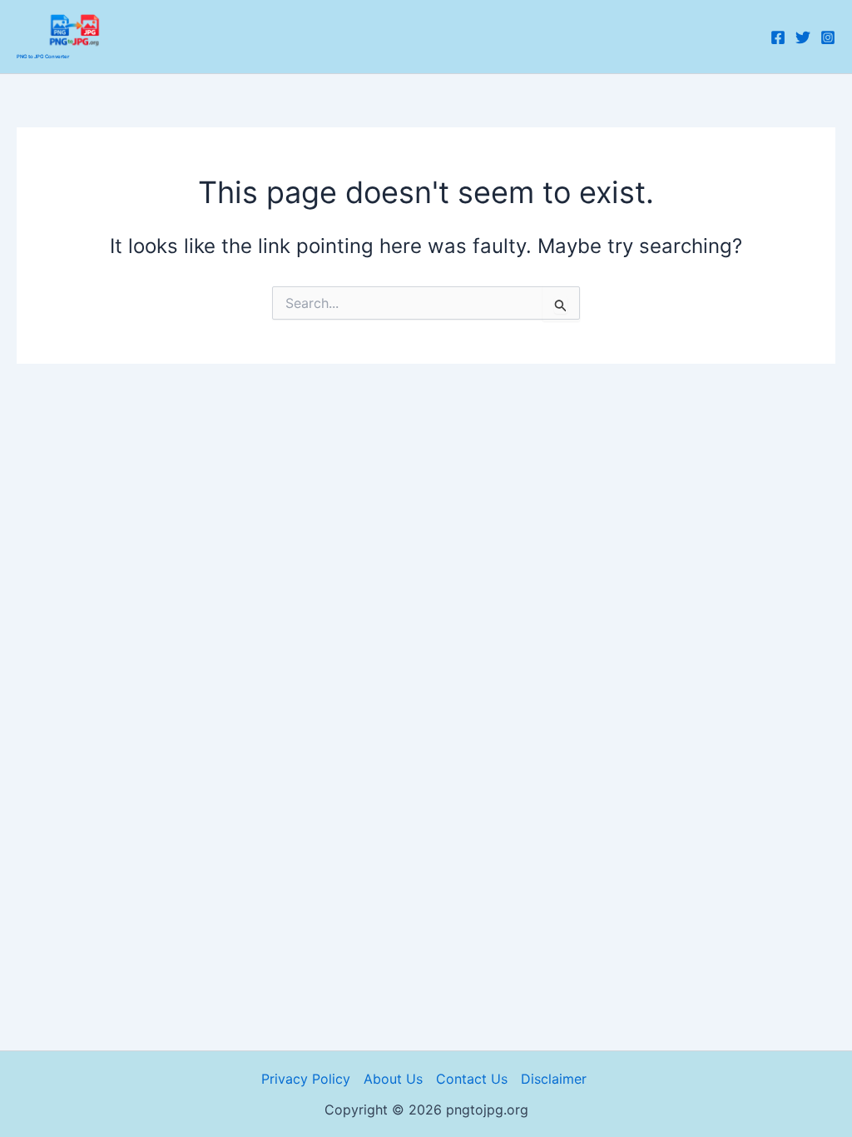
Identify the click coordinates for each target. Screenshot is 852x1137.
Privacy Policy (305, 1078)
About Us (393, 1078)
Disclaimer (556, 1078)
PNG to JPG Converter (43, 56)
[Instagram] (827, 37)
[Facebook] (777, 37)
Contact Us (472, 1078)
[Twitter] (802, 37)
